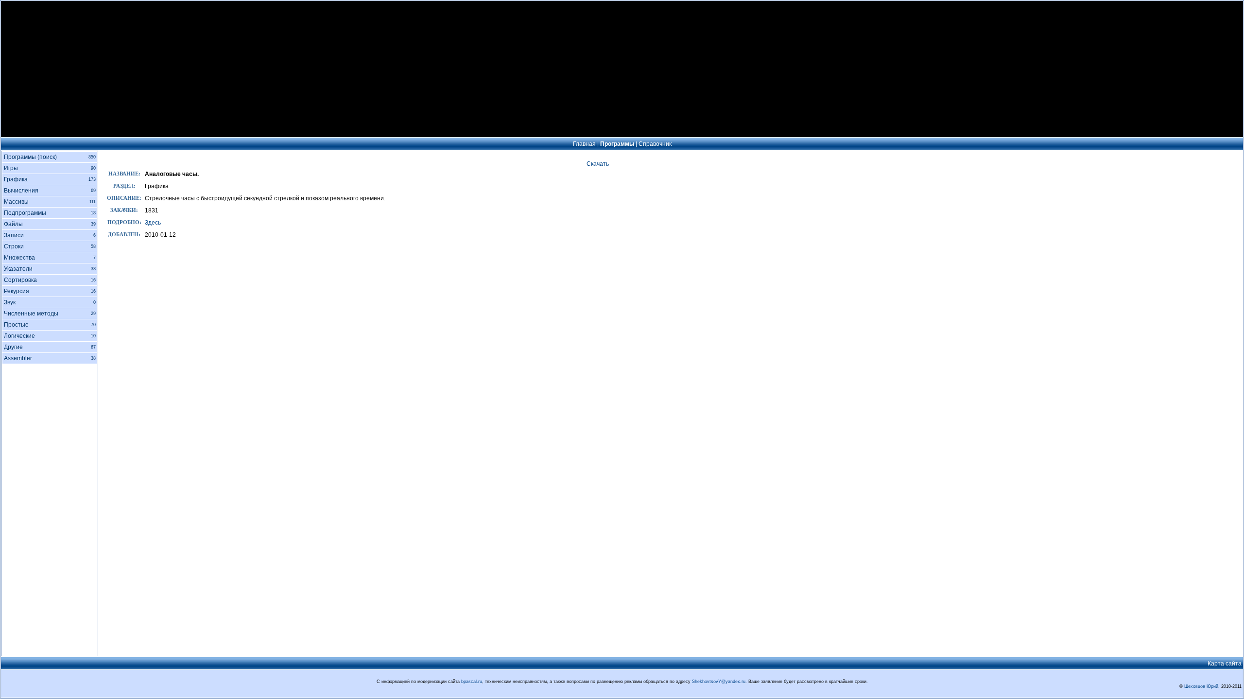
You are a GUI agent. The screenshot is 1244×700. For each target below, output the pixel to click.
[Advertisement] (622, 69)
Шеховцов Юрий (1201, 686)
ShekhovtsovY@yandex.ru (718, 681)
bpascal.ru (471, 681)
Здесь (153, 222)
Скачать (598, 163)
